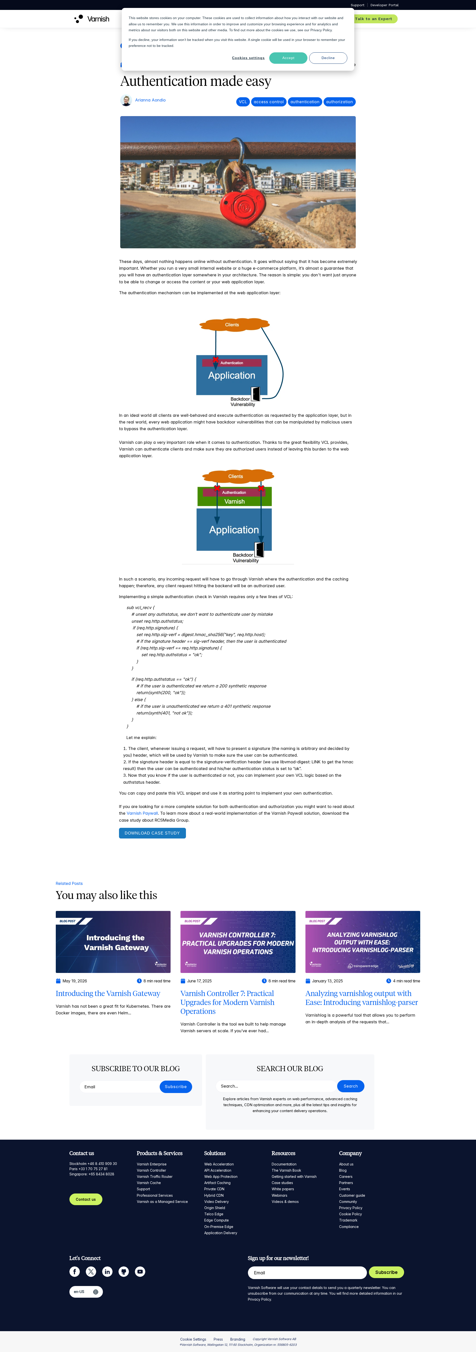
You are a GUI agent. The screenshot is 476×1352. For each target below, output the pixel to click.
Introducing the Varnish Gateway (108, 993)
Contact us (86, 1199)
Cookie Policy (350, 1214)
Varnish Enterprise (152, 1164)
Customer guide (352, 1195)
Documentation (284, 1164)
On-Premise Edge (218, 1226)
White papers (283, 1189)
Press (218, 1339)
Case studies (282, 1183)
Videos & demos (285, 1201)
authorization (339, 101)
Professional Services (155, 1195)
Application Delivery (220, 1233)
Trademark (348, 1220)
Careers (346, 1176)
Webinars (279, 1195)
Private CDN (214, 1189)
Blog (343, 1170)
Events (344, 1189)
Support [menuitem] (357, 5)
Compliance (349, 1226)
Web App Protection (221, 1176)
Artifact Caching (217, 1183)
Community (348, 1201)
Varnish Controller (151, 1170)
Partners (346, 1183)
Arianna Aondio (150, 99)
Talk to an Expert (373, 19)
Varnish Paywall (142, 813)
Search (351, 1086)
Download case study (152, 833)
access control (269, 101)
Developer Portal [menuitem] (384, 5)
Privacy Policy (350, 1208)
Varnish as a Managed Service (162, 1201)
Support (143, 1189)
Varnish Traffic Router (155, 1176)
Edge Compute (216, 1220)
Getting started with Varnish (294, 1176)
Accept (288, 58)
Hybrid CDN (214, 1195)
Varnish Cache (149, 1183)
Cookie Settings (193, 1339)
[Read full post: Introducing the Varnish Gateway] (113, 941)
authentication (305, 101)
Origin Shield (214, 1208)
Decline (328, 58)
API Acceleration (217, 1170)
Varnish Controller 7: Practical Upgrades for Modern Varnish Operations (227, 1002)
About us (346, 1164)
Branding (237, 1339)
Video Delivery (216, 1201)
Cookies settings (248, 58)
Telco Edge (213, 1214)
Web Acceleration (219, 1164)
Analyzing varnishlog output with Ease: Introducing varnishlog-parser (361, 998)
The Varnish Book (286, 1170)
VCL (243, 101)
